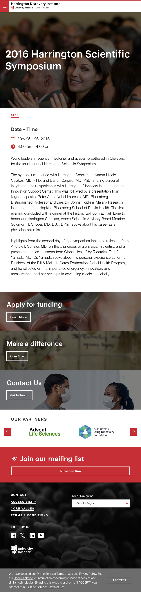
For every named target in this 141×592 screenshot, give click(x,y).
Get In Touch (19, 395)
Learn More (18, 317)
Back (15, 115)
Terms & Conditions (29, 515)
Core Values (22, 508)
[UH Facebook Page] (13, 536)
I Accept (119, 580)
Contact (19, 495)
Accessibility (23, 502)
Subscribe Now (70, 471)
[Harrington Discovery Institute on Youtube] (41, 536)
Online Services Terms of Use (55, 573)
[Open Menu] (4, 6)
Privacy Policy (87, 573)
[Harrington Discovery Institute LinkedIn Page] (32, 536)
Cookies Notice (23, 578)
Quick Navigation (82, 496)
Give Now (17, 356)
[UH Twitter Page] (22, 536)
